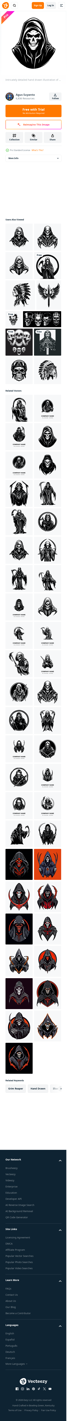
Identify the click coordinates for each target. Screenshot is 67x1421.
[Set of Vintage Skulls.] (24, 407)
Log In (50, 5)
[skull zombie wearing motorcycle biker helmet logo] (19, 486)
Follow (55, 98)
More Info (13, 158)
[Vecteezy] (5, 5)
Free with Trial (33, 111)
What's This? (37, 150)
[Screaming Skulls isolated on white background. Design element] (19, 429)
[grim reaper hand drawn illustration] (19, 237)
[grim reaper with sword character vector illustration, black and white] (19, 458)
